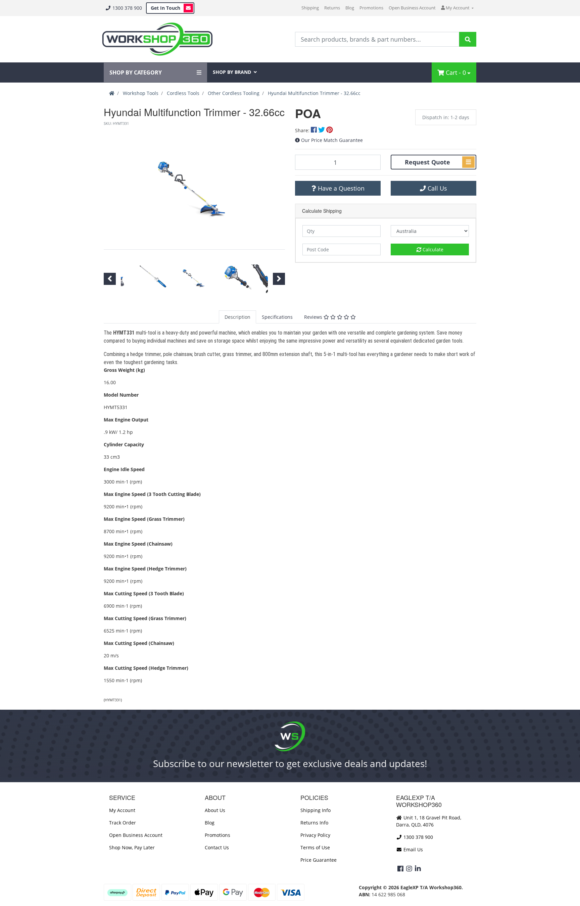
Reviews (314, 317)
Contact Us (217, 847)
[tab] (237, 316)
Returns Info (314, 822)
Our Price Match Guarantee (332, 140)
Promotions (371, 8)
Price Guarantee (318, 860)
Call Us (436, 188)
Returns (332, 8)
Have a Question (340, 188)
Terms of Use (315, 847)
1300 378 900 (126, 8)
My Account (122, 810)
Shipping (310, 8)
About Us (215, 810)
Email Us (412, 849)
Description (237, 317)
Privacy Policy (315, 835)
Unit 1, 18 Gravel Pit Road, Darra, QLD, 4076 (428, 821)
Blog (349, 8)
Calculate (432, 249)
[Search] (467, 39)
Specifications (277, 317)
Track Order (122, 822)
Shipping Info (315, 810)
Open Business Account (412, 8)
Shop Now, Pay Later (132, 847)
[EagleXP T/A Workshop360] (157, 39)
